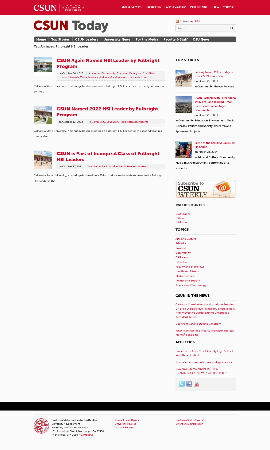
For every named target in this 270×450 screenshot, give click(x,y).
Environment (217, 120)
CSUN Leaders (86, 39)
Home (41, 39)
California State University (190, 420)
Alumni (96, 73)
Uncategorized (118, 77)
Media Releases (89, 77)
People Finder (198, 6)
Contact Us (86, 434)
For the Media (147, 39)
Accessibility (153, 6)
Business (181, 248)
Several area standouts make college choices (204, 362)
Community (108, 73)
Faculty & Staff (175, 39)
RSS (197, 21)
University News (117, 39)
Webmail (228, 6)
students (104, 77)
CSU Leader (183, 213)
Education (122, 73)
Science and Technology (191, 285)
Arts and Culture (207, 157)
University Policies (125, 423)
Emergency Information (189, 423)
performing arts (219, 162)
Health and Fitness (187, 271)
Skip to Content (132, 6)
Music (179, 162)
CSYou (180, 218)
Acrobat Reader (124, 427)
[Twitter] (182, 384)
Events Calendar (175, 6)
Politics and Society (200, 126)
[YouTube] (196, 384)
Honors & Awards (69, 77)
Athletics (181, 243)
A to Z (215, 6)
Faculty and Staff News (142, 73)
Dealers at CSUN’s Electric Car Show (198, 323)
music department (196, 162)
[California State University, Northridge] (71, 26)
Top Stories (60, 39)
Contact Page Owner (127, 420)
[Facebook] (189, 384)
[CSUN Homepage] (59, 1)
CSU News (201, 39)
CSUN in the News (193, 296)
